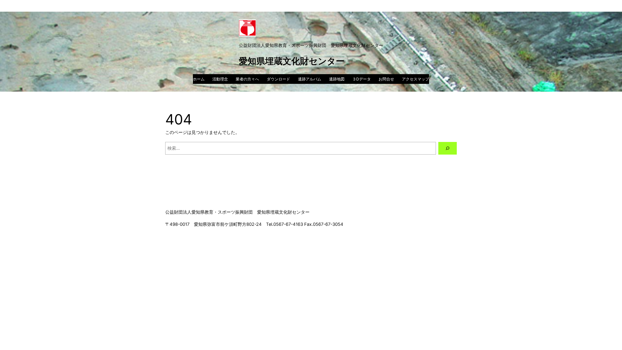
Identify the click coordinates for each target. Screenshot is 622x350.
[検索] (447, 148)
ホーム (199, 79)
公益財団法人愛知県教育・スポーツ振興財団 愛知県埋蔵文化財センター (311, 45)
